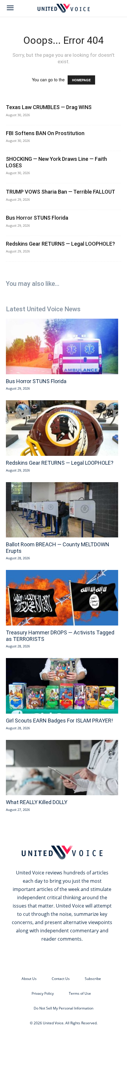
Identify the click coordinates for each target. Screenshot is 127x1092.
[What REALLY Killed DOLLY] (62, 767)
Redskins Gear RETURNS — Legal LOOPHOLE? (60, 244)
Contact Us (61, 978)
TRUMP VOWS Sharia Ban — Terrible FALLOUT (60, 192)
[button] (10, 8)
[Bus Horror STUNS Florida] (62, 346)
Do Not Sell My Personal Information (63, 1008)
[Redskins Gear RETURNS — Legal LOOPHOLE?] (62, 428)
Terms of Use (80, 993)
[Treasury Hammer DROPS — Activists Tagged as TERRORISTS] (62, 598)
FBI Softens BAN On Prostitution (45, 133)
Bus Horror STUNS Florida (37, 218)
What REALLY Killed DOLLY (36, 802)
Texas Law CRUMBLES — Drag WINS (49, 107)
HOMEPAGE (81, 80)
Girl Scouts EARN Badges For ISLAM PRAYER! (59, 720)
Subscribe (93, 978)
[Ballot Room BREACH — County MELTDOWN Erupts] (62, 510)
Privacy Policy (43, 993)
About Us (29, 978)
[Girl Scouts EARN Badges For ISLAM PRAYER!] (62, 686)
